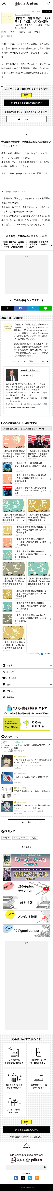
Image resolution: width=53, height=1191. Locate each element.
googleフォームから (25, 173)
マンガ (10, 691)
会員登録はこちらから (27, 1130)
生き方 (10, 665)
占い (5, 32)
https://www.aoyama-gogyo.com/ (20, 407)
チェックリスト (21, 838)
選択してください (37, 361)
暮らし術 (10, 672)
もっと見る (26, 822)
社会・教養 (11, 678)
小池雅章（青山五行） (30, 370)
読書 (9, 684)
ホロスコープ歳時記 (22, 15)
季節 (37, 32)
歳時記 (22, 32)
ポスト (48, 12)
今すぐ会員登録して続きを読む (27, 103)
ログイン (26, 119)
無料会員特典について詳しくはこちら (27, 1137)
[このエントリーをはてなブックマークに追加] (30, 1179)
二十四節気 (8, 36)
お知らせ (11, 697)
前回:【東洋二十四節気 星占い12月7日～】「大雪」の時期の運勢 (13, 244)
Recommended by (33, 654)
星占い (13, 32)
